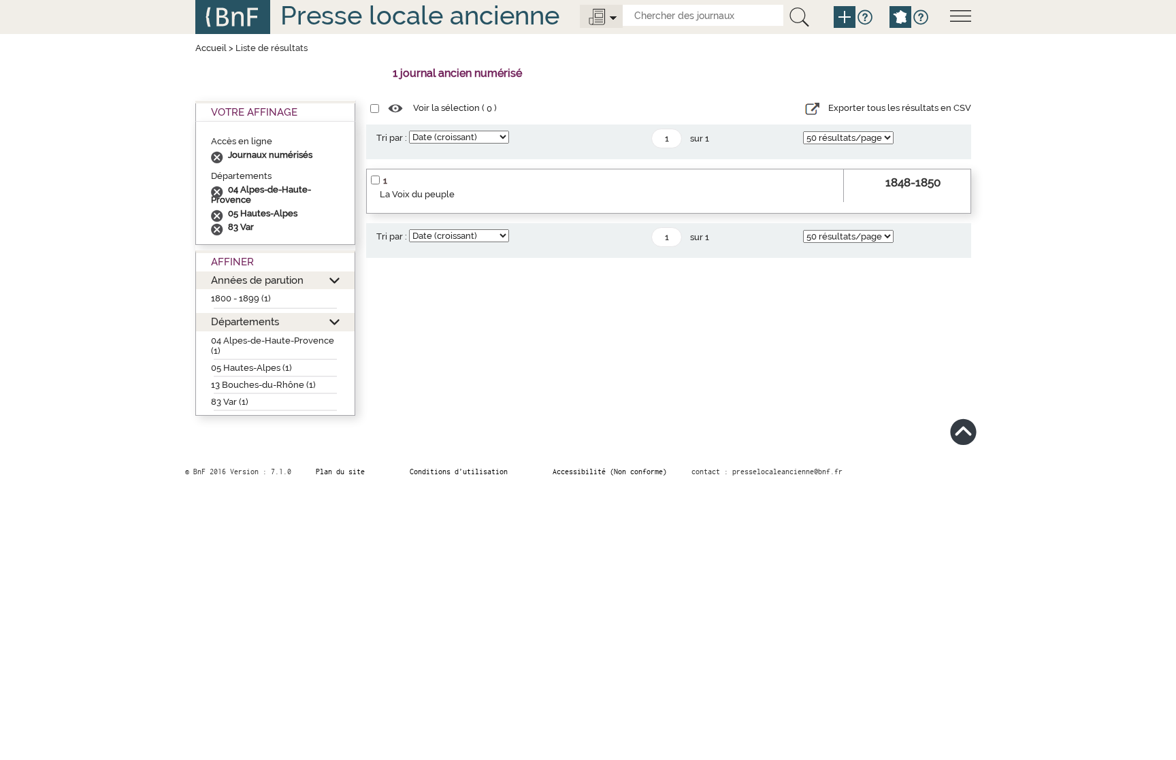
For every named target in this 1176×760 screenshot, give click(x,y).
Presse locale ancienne (419, 15)
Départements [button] (245, 321)
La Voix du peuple (417, 194)
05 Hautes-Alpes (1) (251, 368)
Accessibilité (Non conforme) (610, 471)
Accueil (211, 48)
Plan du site (340, 471)
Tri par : (391, 138)
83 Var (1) (229, 402)
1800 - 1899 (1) (241, 298)
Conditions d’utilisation (459, 471)
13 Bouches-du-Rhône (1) (263, 385)
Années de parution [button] (257, 280)
